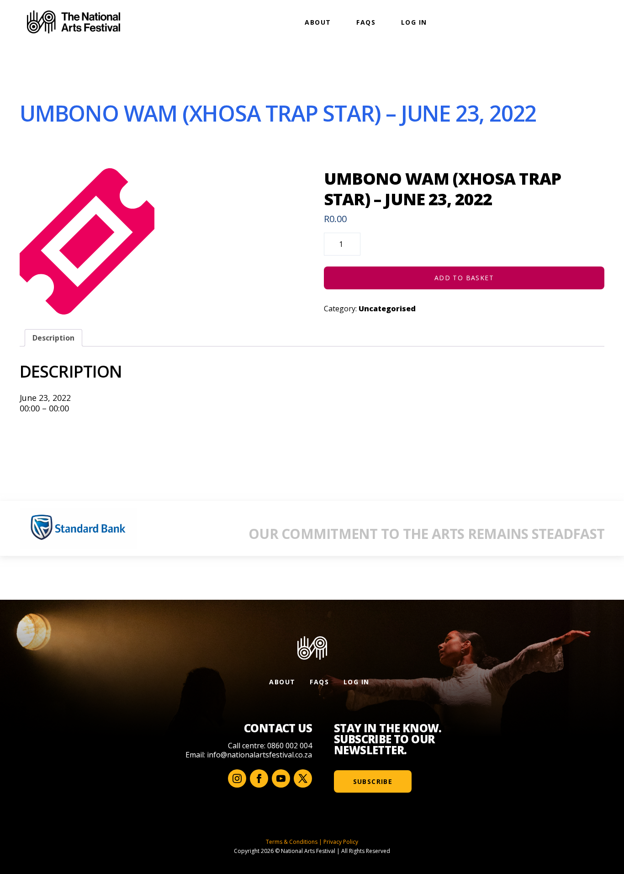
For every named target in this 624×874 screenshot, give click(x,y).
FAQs (365, 22)
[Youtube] (281, 778)
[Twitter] (303, 778)
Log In (414, 22)
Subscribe (373, 781)
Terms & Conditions (291, 842)
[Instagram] (237, 778)
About (318, 22)
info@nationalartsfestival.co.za (259, 755)
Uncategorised (387, 309)
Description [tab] (53, 338)
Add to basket (464, 277)
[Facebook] (259, 778)
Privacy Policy (340, 842)
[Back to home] (73, 22)
